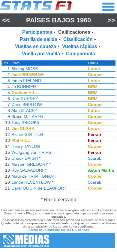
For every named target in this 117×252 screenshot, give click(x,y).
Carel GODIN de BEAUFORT (39, 188)
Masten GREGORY (29, 164)
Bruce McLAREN (27, 116)
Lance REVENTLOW (31, 182)
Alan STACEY (24, 110)
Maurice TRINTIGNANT (33, 176)
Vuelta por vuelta (41, 53)
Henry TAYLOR (25, 146)
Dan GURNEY (24, 98)
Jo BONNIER (23, 86)
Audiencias (81, 229)
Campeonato (80, 53)
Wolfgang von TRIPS (31, 152)
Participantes (37, 32)
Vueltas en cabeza (35, 46)
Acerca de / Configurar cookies (49, 229)
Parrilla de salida (38, 39)
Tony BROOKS (25, 122)
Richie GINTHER (27, 134)
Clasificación (78, 39)
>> (111, 20)
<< (6, 20)
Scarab (94, 158)
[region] (59, 127)
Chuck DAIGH (24, 158)
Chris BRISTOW (26, 104)
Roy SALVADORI (27, 170)
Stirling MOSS (24, 68)
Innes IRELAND (26, 80)
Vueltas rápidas (79, 46)
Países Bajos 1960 (58, 20)
